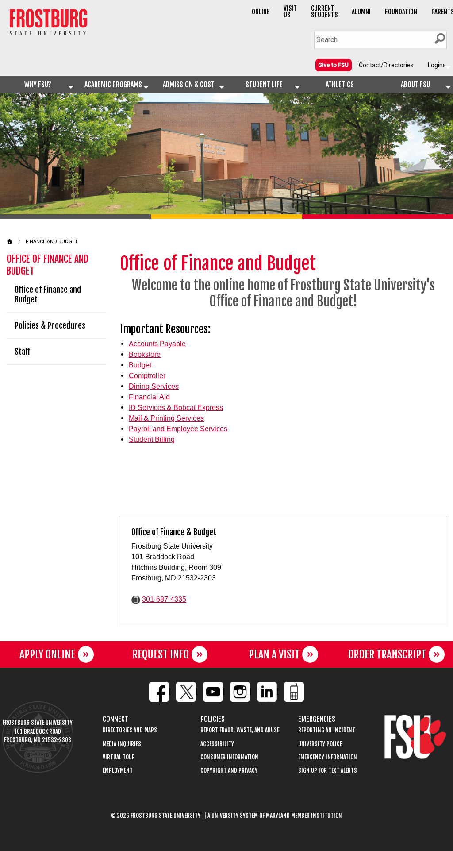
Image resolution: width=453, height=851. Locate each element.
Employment (118, 770)
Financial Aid (149, 397)
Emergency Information (327, 757)
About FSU (415, 84)
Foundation (401, 12)
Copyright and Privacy (228, 770)
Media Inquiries (122, 744)
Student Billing (152, 439)
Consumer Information (229, 757)
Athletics (340, 84)
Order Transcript (387, 654)
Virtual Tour (119, 757)
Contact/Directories (386, 65)
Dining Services (154, 386)
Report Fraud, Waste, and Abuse (239, 730)
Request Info (160, 654)
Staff (22, 351)
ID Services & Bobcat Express (176, 407)
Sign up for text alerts (327, 770)
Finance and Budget (52, 241)
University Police (320, 744)
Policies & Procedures (50, 325)
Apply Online (47, 654)
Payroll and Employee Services (178, 429)
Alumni (361, 12)
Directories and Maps (130, 730)
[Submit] (439, 38)
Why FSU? (37, 84)
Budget (140, 365)
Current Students (324, 11)
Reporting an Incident (326, 730)
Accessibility (217, 744)
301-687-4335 (164, 599)
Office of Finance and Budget (48, 294)
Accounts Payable (157, 344)
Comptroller (147, 375)
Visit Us (290, 11)
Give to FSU (333, 65)
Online (260, 12)
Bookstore (145, 354)
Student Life (264, 84)
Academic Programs (113, 84)
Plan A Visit (274, 654)
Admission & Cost (189, 84)
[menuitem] (333, 65)
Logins (437, 65)
